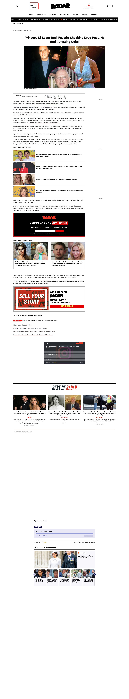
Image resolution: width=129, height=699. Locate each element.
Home (14, 30)
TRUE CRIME (64, 15)
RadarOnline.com (51, 103)
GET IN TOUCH (67, 306)
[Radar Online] (60, 6)
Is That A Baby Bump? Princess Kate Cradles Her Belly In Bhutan (30, 328)
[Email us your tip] (34, 9)
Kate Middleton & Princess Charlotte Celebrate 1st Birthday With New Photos (33, 334)
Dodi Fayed (38, 315)
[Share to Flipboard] (60, 96)
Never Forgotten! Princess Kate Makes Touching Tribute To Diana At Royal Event (34, 331)
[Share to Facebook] (49, 96)
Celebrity (20, 30)
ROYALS (75, 15)
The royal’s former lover (21, 118)
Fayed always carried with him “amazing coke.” (44, 122)
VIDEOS (84, 15)
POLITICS (53, 15)
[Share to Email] (65, 96)
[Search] (17, 6)
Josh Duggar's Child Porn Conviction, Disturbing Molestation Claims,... (40, 320)
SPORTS (94, 15)
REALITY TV (41, 15)
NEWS (31, 15)
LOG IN (110, 6)
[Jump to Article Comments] (45, 96)
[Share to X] (55, 96)
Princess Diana (27, 30)
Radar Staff (18, 95)
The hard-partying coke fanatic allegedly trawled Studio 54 (32, 107)
